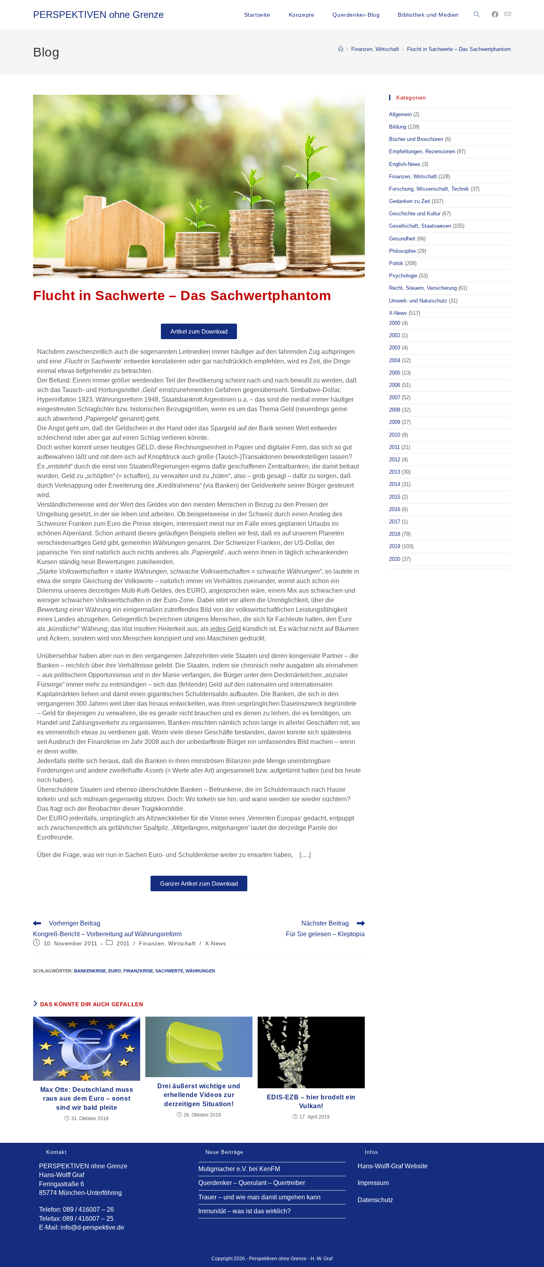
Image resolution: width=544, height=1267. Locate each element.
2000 (394, 323)
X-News (215, 943)
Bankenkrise (90, 970)
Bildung (397, 127)
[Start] (340, 49)
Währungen (200, 970)
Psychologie (403, 276)
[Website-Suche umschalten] (476, 14)
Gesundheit (402, 239)
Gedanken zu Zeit (409, 201)
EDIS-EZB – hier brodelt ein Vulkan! (311, 1101)
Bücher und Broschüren (416, 139)
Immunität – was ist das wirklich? (244, 1211)
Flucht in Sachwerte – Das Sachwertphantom (459, 49)
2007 (394, 397)
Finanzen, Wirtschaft (167, 943)
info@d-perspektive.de (92, 1227)
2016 (394, 509)
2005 (394, 373)
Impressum (373, 1182)
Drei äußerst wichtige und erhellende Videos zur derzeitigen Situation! (199, 1095)
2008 (394, 410)
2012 (394, 460)
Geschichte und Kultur (414, 214)
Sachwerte (169, 970)
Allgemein (400, 114)
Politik (396, 263)
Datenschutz (375, 1200)
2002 (394, 335)
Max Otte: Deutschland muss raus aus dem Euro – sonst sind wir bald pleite (86, 1098)
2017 (394, 522)
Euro (114, 970)
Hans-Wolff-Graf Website (393, 1166)
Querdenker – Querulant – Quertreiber (251, 1182)
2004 (394, 360)
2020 (394, 559)
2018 (394, 534)
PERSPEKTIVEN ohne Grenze (98, 14)
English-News (405, 164)
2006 (394, 385)
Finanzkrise (138, 970)
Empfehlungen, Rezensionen (422, 151)
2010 (394, 435)
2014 (394, 484)
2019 (394, 546)
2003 (394, 348)
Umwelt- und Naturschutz (418, 301)
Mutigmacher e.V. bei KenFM (239, 1168)
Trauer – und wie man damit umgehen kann (259, 1197)
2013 (394, 472)
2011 (123, 943)
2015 (394, 497)
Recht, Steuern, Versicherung (423, 288)
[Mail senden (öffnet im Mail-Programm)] (507, 14)
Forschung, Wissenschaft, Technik (429, 189)
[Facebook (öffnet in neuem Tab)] (495, 14)
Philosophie (402, 251)
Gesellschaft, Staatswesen (420, 226)
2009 (394, 422)
